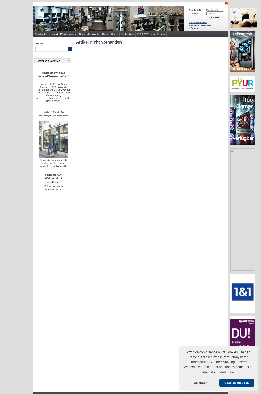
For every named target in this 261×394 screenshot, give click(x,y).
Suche (39, 43)
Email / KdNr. (195, 10)
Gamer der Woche (89, 34)
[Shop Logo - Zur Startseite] (108, 18)
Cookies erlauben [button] (236, 382)
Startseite (40, 34)
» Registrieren (196, 28)
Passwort (193, 13)
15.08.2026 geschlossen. (151, 34)
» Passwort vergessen (200, 25)
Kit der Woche (110, 34)
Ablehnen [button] (200, 382)
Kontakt (53, 34)
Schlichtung (127, 34)
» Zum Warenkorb (198, 22)
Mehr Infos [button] (226, 372)
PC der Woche (68, 34)
